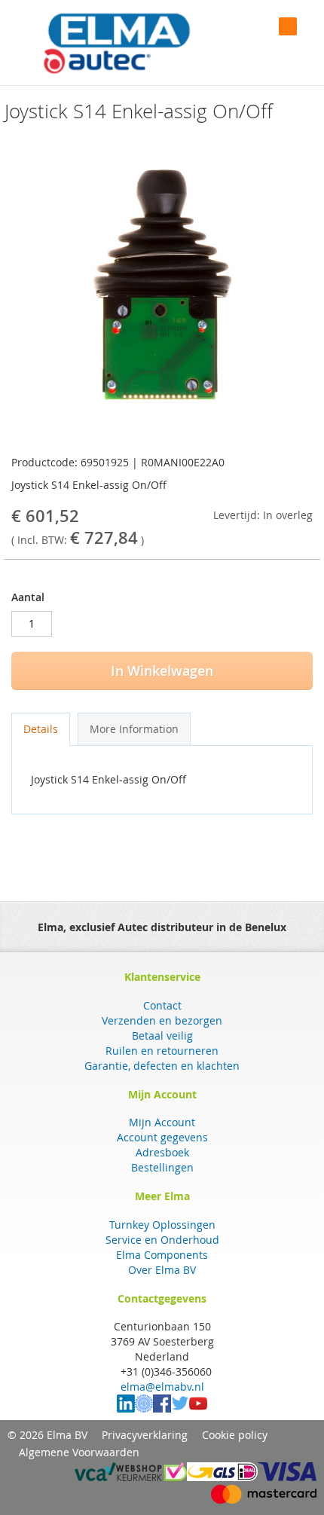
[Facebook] (162, 1408)
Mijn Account (162, 1122)
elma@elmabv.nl (162, 1386)
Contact (162, 1005)
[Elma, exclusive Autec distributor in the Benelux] (116, 43)
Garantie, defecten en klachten (162, 1065)
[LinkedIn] (126, 1408)
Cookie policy (234, 1435)
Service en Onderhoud (162, 1239)
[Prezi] (144, 1408)
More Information (134, 729)
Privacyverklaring (145, 1435)
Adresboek (162, 1152)
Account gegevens (162, 1137)
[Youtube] (198, 1408)
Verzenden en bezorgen (162, 1020)
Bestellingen (162, 1167)
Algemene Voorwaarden (79, 1452)
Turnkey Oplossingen (162, 1224)
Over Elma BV (162, 1270)
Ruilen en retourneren (162, 1050)
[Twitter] (180, 1408)
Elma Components (162, 1255)
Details (40, 729)
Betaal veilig (162, 1035)
